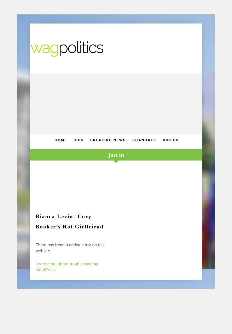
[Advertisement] (116, 104)
